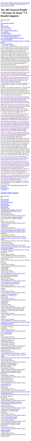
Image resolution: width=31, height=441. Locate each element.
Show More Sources (6, 33)
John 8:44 (15, 165)
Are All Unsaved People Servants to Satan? (12, 38)
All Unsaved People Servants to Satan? (11, 35)
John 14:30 (15, 74)
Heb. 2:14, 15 (15, 126)
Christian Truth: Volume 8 (11, 30)
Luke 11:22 (15, 99)
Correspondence (8, 39)
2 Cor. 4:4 (15, 80)
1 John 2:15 (15, 158)
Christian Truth (13, 3)
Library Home (4, 3)
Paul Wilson (6, 32)
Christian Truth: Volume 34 (11, 36)
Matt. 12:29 (15, 107)
